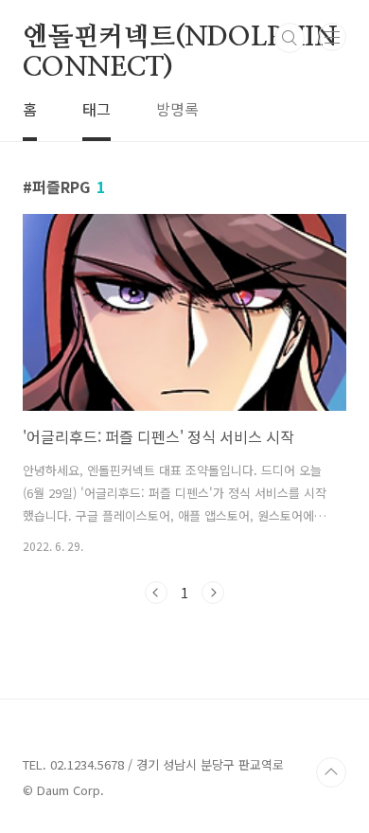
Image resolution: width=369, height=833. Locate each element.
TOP (331, 772)
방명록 (177, 108)
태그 (96, 108)
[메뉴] (332, 37)
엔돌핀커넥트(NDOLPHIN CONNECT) (180, 39)
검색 (289, 38)
